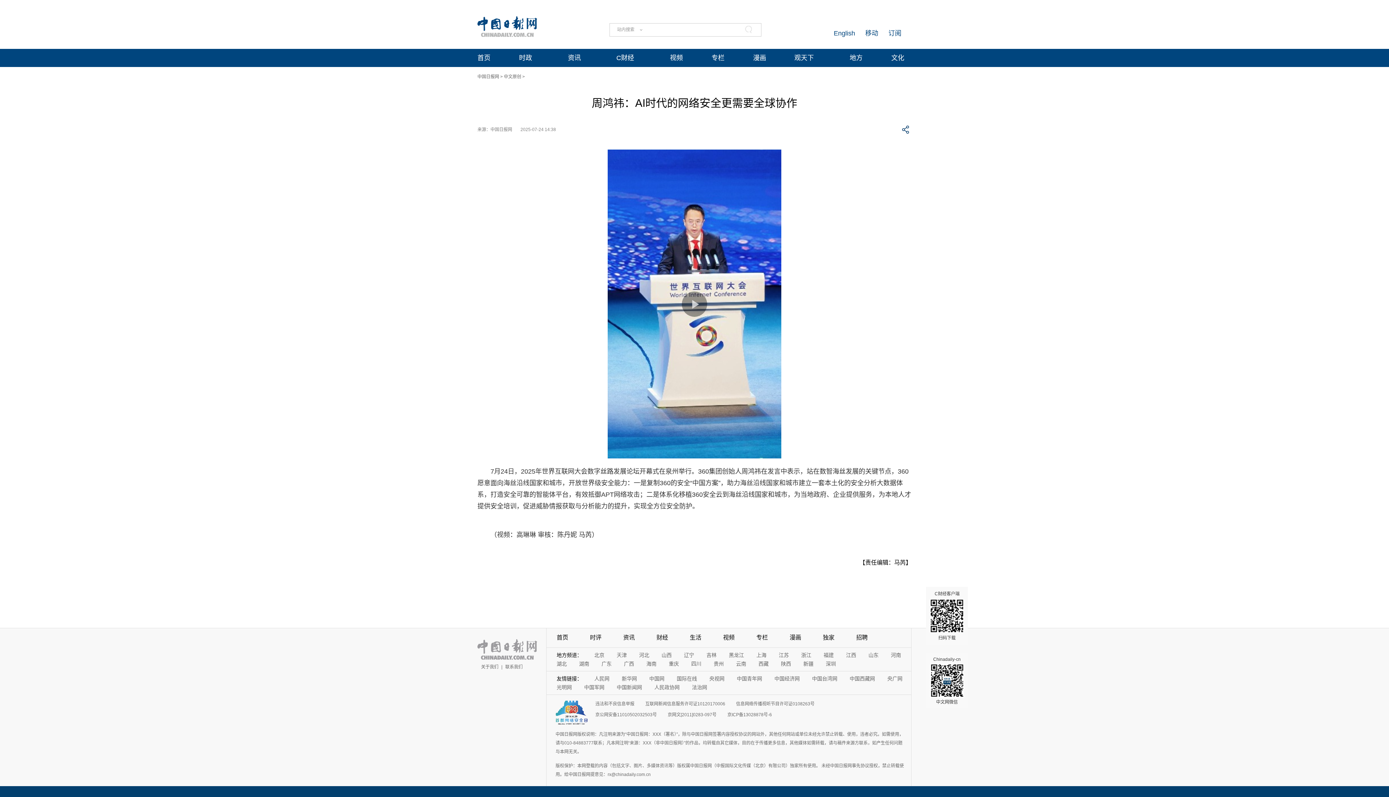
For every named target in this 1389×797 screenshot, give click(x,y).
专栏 (718, 58)
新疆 (808, 664)
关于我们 (489, 667)
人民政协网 (667, 687)
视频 (676, 58)
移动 (871, 33)
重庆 (674, 664)
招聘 (862, 637)
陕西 (786, 664)
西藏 (764, 664)
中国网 (656, 678)
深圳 (831, 664)
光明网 (564, 687)
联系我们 (514, 667)
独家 (828, 637)
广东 (607, 664)
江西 (851, 655)
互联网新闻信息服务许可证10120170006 (685, 703)
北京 (599, 655)
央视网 (717, 678)
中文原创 (512, 76)
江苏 (784, 655)
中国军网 (594, 687)
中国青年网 (749, 678)
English (844, 33)
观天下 (804, 58)
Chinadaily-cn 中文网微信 (947, 681)
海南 (651, 664)
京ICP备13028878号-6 (749, 714)
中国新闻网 (629, 687)
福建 (829, 655)
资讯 (574, 58)
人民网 (601, 678)
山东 (873, 655)
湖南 (584, 664)
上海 (761, 655)
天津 (622, 655)
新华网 (629, 678)
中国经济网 (787, 678)
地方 (856, 58)
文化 (897, 58)
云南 (741, 664)
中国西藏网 (862, 678)
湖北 (562, 664)
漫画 (759, 58)
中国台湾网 (824, 678)
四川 (696, 664)
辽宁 (689, 655)
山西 (667, 655)
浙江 (806, 655)
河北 (644, 655)
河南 (896, 655)
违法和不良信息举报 (614, 703)
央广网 (894, 678)
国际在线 (687, 678)
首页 (483, 58)
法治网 (699, 687)
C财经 (625, 58)
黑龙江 (736, 655)
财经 (662, 637)
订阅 (894, 33)
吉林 (711, 655)
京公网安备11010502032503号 (626, 714)
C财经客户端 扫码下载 (947, 616)
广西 (629, 664)
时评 (596, 637)
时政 (525, 58)
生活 (695, 637)
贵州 (719, 664)
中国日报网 (488, 76)
